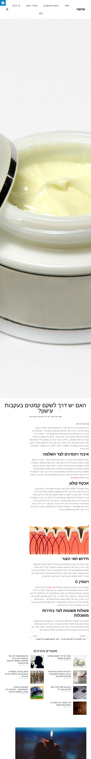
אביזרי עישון (31, 5)
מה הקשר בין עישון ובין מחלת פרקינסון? (60, 703)
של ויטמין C (50, 587)
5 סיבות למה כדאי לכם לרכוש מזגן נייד (61, 688)
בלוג (41, 13)
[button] (7, 9)
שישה (80, 9)
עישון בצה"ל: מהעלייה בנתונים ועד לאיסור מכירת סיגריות (16, 673)
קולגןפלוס (75, 478)
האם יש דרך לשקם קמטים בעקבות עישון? (59, 657)
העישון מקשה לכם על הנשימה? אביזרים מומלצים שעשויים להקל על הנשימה (17, 659)
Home (60, 416)
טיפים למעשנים (51, 5)
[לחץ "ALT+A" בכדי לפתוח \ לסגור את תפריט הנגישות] (3, 3)
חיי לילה (16, 5)
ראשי (67, 5)
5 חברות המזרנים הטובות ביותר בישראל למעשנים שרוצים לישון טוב (59, 673)
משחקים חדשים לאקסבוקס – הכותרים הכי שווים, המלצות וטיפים (16, 689)
